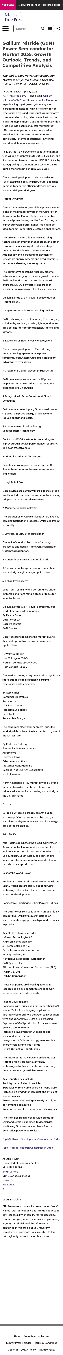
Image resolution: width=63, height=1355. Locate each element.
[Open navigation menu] (5, 28)
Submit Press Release (18, 1342)
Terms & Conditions (46, 1342)
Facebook (8, 1184)
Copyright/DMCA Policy (22, 1349)
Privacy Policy (47, 1349)
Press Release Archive (37, 1336)
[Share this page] (58, 28)
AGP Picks (8, 5)
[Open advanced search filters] (50, 28)
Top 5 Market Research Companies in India (27, 1147)
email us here (10, 1171)
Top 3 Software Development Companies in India (31, 1139)
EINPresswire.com (14, 95)
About (17, 1336)
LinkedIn (7, 1180)
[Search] (42, 28)
